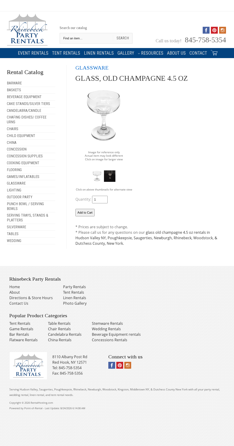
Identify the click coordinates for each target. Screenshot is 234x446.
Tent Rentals (66, 53)
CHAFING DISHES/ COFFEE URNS (26, 119)
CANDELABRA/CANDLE (24, 110)
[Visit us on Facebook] (206, 32)
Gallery (125, 53)
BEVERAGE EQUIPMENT (24, 97)
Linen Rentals (99, 53)
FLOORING (14, 170)
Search (123, 38)
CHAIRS (12, 129)
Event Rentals (33, 53)
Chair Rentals (59, 328)
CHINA (11, 142)
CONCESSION (17, 149)
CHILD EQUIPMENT (21, 136)
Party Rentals (74, 286)
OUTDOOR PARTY (19, 197)
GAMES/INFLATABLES (23, 177)
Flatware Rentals (23, 339)
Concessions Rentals (109, 339)
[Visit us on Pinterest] (214, 32)
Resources (152, 53)
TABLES (13, 234)
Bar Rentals (19, 334)
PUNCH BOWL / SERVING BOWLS (25, 206)
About (14, 292)
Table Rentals (59, 323)
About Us (176, 53)
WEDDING (14, 241)
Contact (198, 53)
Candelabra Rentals (65, 334)
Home (14, 286)
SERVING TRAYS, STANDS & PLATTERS (27, 217)
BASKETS (14, 90)
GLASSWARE (16, 183)
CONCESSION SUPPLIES (25, 156)
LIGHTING (14, 190)
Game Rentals (21, 328)
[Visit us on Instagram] (222, 32)
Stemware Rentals (107, 323)
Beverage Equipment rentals (116, 334)
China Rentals (60, 339)
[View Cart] (213, 52)
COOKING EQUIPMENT (23, 163)
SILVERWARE (16, 227)
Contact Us (18, 303)
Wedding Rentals (106, 328)
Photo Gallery (75, 303)
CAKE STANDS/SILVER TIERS (28, 104)
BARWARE (14, 83)
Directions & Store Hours (31, 297)
